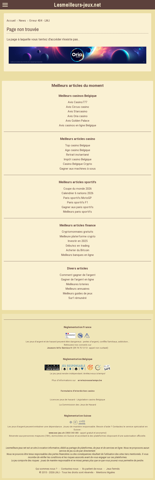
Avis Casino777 (77, 102)
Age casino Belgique (77, 150)
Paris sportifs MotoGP (77, 198)
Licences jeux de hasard (62, 399)
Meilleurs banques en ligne (77, 255)
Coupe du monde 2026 (78, 188)
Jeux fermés (113, 468)
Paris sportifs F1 (77, 202)
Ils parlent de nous (92, 468)
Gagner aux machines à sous (78, 168)
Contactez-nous (69, 468)
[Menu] (5, 5)
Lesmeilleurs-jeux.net (77, 4)
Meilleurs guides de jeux (77, 293)
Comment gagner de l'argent (77, 275)
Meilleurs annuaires (77, 288)
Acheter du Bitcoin (77, 250)
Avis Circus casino (77, 107)
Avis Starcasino (77, 111)
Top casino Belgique (77, 145)
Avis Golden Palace (77, 120)
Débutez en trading (77, 245)
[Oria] (77, 55)
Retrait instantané (77, 154)
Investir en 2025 (78, 241)
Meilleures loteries (77, 284)
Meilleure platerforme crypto (77, 236)
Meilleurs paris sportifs (77, 211)
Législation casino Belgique (91, 399)
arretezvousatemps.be (90, 380)
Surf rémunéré (77, 298)
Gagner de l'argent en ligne (77, 279)
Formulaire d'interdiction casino (78, 391)
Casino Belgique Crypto (77, 164)
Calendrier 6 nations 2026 (77, 193)
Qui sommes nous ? (46, 468)
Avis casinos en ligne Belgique (77, 125)
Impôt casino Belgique (77, 159)
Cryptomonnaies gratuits (77, 231)
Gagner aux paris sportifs (77, 207)
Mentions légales (105, 472)
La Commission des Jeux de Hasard (77, 405)
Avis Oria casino (77, 116)
